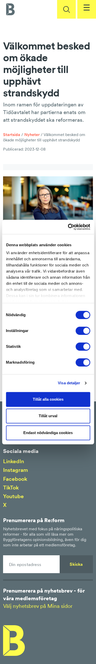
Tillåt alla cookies (48, 399)
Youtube (13, 496)
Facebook (15, 478)
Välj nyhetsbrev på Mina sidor (37, 605)
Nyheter (32, 134)
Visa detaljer (69, 383)
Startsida (11, 134)
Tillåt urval (48, 416)
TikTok (11, 487)
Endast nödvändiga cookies (48, 433)
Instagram (15, 469)
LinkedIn (13, 461)
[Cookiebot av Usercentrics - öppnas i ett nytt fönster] (68, 227)
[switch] (83, 331)
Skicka (76, 564)
